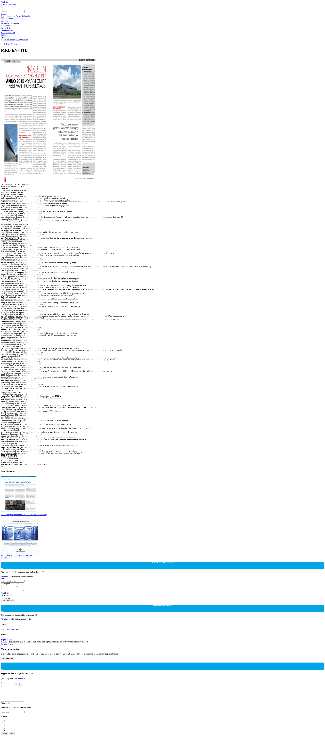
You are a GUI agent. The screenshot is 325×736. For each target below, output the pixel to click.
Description (10, 584)
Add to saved (22, 40)
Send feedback (7, 658)
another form (23, 678)
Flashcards (5, 23)
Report (3, 639)
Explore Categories (8, 4)
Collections (14, 23)
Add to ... (5, 37)
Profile (3, 35)
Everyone (8, 595)
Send (11, 734)
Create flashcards (23, 16)
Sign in (4, 576)
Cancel (4, 734)
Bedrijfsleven (11, 44)
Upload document (8, 16)
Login (3, 14)
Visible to (5, 593)
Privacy (4, 644)
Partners (10, 639)
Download (5, 558)
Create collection (8, 600)
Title (3, 579)
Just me (7, 598)
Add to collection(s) (9, 40)
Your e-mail (5, 703)
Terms (10, 644)
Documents (5, 629)
